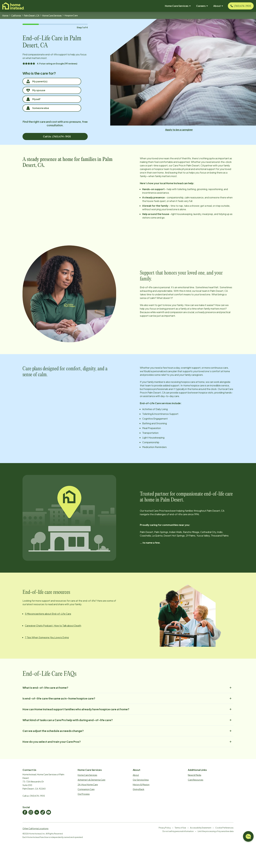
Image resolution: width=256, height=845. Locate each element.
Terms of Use (180, 828)
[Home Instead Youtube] (48, 812)
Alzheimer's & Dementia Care (91, 779)
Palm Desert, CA (31, 15)
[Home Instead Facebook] (25, 812)
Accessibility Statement (200, 828)
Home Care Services (52, 15)
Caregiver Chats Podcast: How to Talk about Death (53, 625)
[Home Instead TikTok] (42, 812)
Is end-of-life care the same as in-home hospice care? (59, 698)
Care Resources (195, 779)
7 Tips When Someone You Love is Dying (47, 637)
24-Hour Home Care (88, 784)
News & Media (194, 775)
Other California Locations (35, 828)
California (16, 15)
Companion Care (86, 789)
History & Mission (141, 784)
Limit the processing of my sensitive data (215, 831)
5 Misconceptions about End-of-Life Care (48, 613)
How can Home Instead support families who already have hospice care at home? (76, 709)
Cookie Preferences (224, 828)
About (136, 775)
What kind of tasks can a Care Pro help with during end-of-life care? (68, 720)
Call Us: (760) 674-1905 (57, 136)
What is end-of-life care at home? (45, 687)
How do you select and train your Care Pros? (52, 741)
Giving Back (138, 789)
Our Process (84, 794)
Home (5, 15)
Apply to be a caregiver (179, 129)
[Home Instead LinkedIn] (36, 812)
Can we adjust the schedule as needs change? (53, 730)
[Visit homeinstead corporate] (13, 5)
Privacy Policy (165, 828)
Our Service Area (141, 779)
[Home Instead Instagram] (30, 812)
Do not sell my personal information (178, 831)
